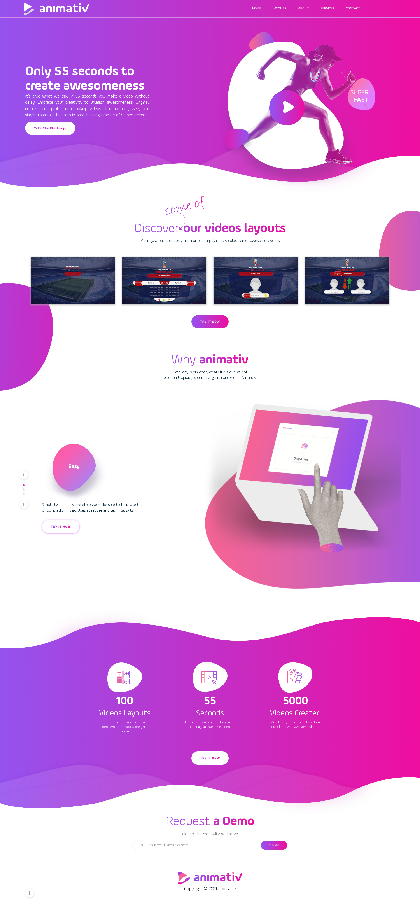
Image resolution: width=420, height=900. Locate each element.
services (327, 8)
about (303, 8)
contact (353, 8)
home (256, 8)
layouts (279, 8)
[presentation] (23, 474)
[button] (23, 485)
